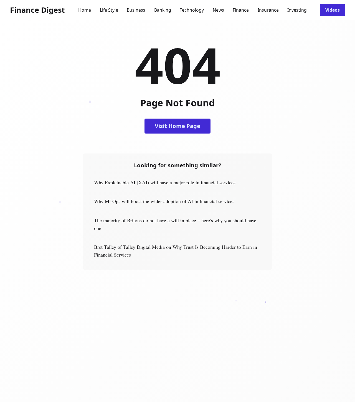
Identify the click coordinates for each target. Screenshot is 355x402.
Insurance (268, 10)
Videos (332, 10)
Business (136, 10)
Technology (192, 10)
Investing (297, 10)
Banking (162, 10)
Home (84, 10)
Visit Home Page (177, 126)
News (218, 10)
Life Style (109, 10)
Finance (241, 10)
